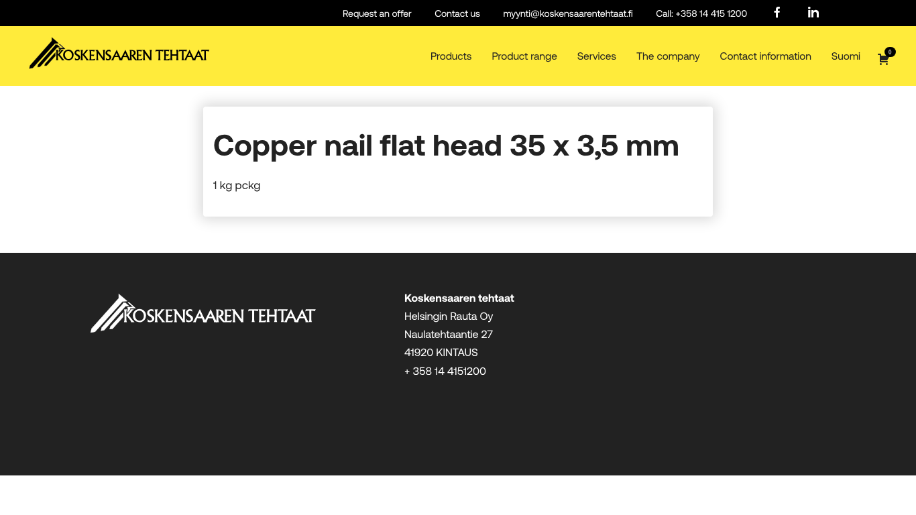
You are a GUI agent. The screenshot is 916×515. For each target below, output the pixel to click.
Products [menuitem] (451, 56)
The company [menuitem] (668, 56)
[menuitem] (777, 13)
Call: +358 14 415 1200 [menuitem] (701, 13)
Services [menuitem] (596, 56)
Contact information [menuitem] (765, 56)
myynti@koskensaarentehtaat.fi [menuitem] (567, 13)
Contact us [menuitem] (457, 13)
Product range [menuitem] (524, 56)
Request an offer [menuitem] (377, 13)
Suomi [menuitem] (846, 56)
